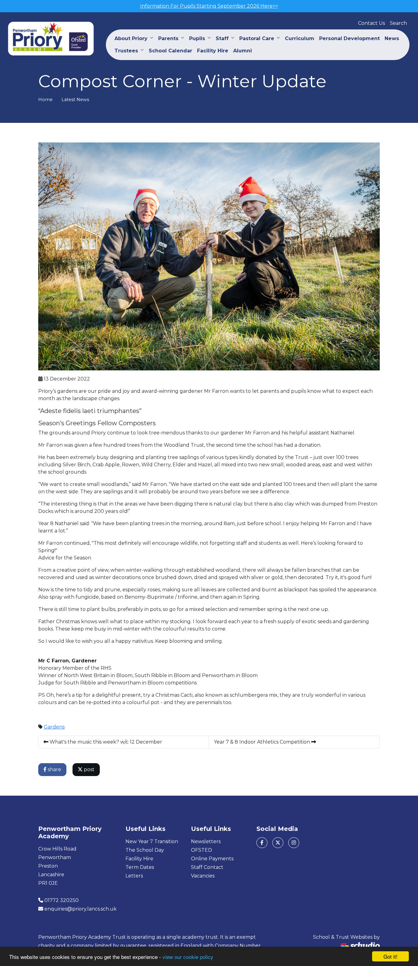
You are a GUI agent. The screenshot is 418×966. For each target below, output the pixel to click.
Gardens (54, 727)
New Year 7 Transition (151, 841)
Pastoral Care (256, 38)
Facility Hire (212, 51)
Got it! (390, 956)
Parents (168, 38)
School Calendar (170, 51)
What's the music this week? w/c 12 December (105, 742)
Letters (134, 876)
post (89, 769)
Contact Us (371, 23)
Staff (222, 38)
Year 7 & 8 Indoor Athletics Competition (262, 742)
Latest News (75, 99)
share (54, 769)
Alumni (242, 51)
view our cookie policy (187, 956)
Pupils (197, 38)
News (392, 38)
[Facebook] (261, 842)
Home (45, 99)
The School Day (144, 850)
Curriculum (299, 38)
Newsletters (206, 841)
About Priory (130, 38)
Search (398, 23)
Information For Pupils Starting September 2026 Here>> (209, 6)
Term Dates (139, 867)
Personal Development (349, 38)
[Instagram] (293, 842)
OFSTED (201, 850)
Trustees (126, 51)
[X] (277, 842)
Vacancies (203, 876)
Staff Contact (207, 867)
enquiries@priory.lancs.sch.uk (80, 909)
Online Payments (212, 859)
